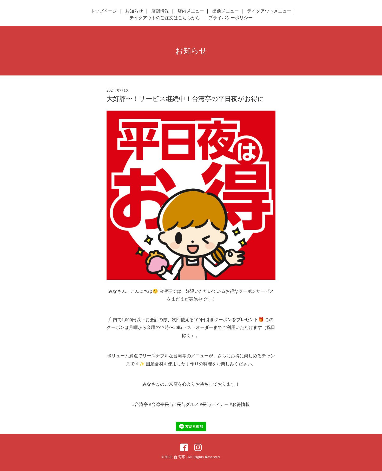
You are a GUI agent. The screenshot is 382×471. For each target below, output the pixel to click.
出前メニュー (225, 11)
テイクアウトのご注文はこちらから (164, 18)
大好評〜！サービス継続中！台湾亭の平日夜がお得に (185, 98)
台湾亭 (179, 457)
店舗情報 (160, 11)
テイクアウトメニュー (269, 11)
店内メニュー (190, 11)
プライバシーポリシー (230, 18)
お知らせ (134, 11)
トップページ (103, 11)
